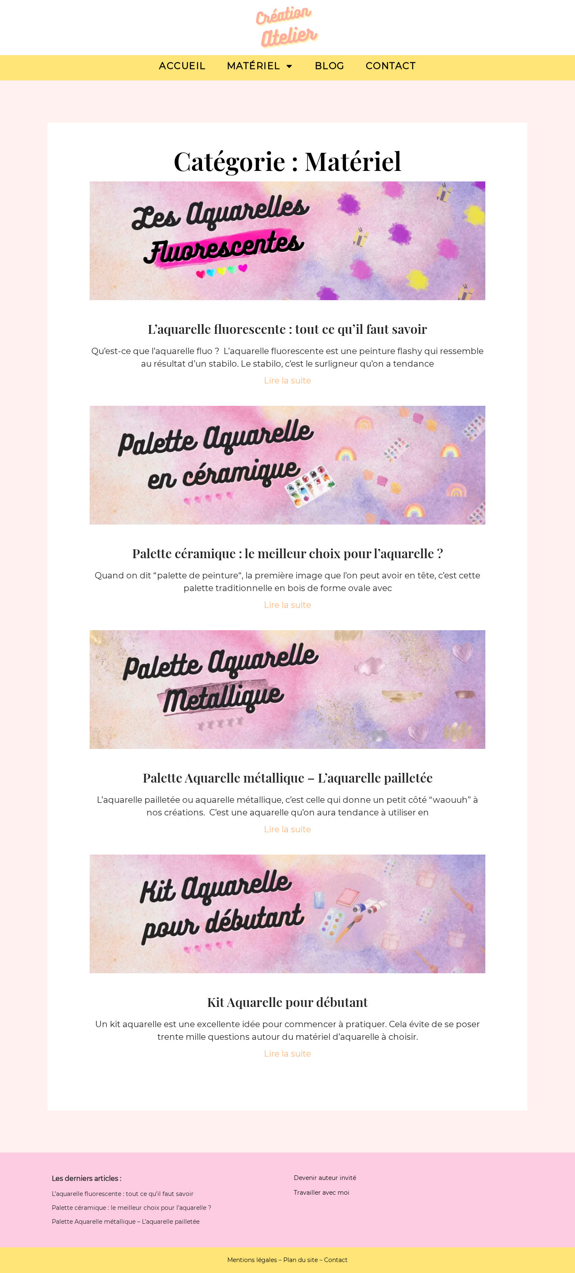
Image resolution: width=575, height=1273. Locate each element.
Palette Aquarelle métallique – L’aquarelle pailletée (288, 777)
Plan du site (300, 1260)
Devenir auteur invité (325, 1178)
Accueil (182, 66)
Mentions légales (252, 1260)
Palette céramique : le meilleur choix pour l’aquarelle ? (287, 553)
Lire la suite (287, 381)
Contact (391, 66)
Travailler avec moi (321, 1192)
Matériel (253, 66)
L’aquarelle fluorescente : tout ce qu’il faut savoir (287, 328)
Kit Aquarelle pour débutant (287, 1001)
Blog (330, 66)
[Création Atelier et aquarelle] (287, 27)
